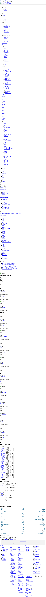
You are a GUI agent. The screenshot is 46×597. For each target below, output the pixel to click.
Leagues (3, 15)
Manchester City (6, 50)
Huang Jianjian (4, 414)
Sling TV (27, 547)
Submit (10, 537)
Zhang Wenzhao (2, 489)
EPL (2, 175)
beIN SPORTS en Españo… (8, 134)
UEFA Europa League (5, 207)
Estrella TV (5, 151)
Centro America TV (5, 243)
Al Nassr (5, 64)
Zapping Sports (6, 164)
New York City (13, 563)
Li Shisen (3, 320)
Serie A (3, 177)
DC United (12, 566)
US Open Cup (6, 19)
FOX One (5, 153)
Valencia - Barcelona (38, 567)
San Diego (12, 580)
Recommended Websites (28, 584)
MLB (27, 590)
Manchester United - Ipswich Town (36, 556)
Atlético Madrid (6, 55)
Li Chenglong (4, 352)
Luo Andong (2, 456)
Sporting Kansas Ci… (8, 93)
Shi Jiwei (1, 458)
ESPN (5, 125)
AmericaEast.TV (4, 239)
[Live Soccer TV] (3, 0)
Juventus (5, 56)
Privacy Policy (6, 539)
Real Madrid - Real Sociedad (36, 547)
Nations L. (3, 171)
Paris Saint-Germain (7, 62)
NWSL (5, 20)
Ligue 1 (5, 30)
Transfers (1, 281)
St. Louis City (13, 576)
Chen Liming (2, 381)
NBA (27, 589)
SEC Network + (6, 161)
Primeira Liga (6, 31)
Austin (12, 583)
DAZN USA (6, 137)
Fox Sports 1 (6, 130)
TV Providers (26, 545)
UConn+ (3, 256)
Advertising (28, 578)
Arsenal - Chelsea (37, 568)
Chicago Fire (6, 70)
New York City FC (7, 73)
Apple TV (3, 226)
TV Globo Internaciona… (7, 140)
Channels (3, 96)
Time (5, 185)
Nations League (6, 25)
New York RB (13, 564)
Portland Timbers (7, 88)
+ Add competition (4, 199)
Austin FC (6, 92)
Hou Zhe (3, 437)
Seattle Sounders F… (8, 91)
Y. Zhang (1, 467)
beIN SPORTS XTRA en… (20, 575)
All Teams (3, 94)
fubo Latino (3, 247)
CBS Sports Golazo (7, 149)
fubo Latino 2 (6, 154)
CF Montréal (7, 79)
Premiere (5, 159)
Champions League (5, 549)
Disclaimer (27, 580)
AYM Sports (6, 146)
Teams (3, 44)
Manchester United (6, 51)
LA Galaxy (6, 90)
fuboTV (5, 135)
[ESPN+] (20, 213)
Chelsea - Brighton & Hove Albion (37, 553)
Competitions (2, 197)
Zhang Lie (3, 307)
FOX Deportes (6, 141)
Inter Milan (5, 57)
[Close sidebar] (0, 272)
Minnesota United (13, 579)
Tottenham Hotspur (6, 52)
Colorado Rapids (7, 86)
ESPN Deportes (6, 129)
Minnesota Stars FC (8, 89)
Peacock (5, 144)
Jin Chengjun (3, 358)
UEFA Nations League (5, 208)
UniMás (5, 143)
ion (4, 155)
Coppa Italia (5, 33)
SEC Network (6, 160)
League (2, 185)
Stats (1, 280)
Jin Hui (2, 421)
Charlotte (12, 561)
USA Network (4, 230)
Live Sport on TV (28, 588)
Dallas (12, 575)
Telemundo (5, 139)
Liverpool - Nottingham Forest (36, 552)
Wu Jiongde (3, 291)
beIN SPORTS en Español (6, 228)
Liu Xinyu (1, 475)
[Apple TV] (9, 213)
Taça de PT (3, 180)
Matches (3, 5)
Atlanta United (13, 567)
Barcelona (11, 551)
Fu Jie (3, 408)
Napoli (5, 58)
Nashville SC (6, 68)
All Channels (4, 166)
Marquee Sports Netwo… (20, 584)
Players (1, 279)
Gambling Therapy (39, 574)
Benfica (5, 59)
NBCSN (5, 138)
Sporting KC (13, 584)
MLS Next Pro (6, 157)
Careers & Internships (29, 581)
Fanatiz (5, 123)
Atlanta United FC (7, 77)
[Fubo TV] (2, 213)
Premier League (6, 27)
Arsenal (5, 48)
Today (5, 9)
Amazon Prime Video (21, 570)
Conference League (7, 26)
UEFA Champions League (6, 204)
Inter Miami (12, 559)
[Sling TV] (5, 213)
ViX (4, 163)
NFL (29, 589)
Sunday (5, 11)
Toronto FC (6, 76)
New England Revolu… (8, 71)
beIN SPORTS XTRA (7, 147)
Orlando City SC (7, 75)
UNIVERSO (20, 566)
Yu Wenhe (1, 469)
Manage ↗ (4, 189)
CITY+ (5, 150)
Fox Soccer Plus (4, 222)
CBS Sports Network (7, 127)
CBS (4, 124)
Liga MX (5, 38)
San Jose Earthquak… (8, 84)
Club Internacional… (8, 69)
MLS (3, 547)
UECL (3, 172)
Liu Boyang (3, 347)
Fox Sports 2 (6, 132)
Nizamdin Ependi (4, 336)
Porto (4, 60)
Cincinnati (12, 562)
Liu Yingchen (2, 403)
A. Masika (1, 493)
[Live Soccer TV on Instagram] (29, 596)
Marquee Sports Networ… (8, 156)
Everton (5, 53)
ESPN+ (5, 131)
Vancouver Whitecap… (8, 81)
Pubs (27, 582)
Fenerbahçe (5, 63)
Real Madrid (6, 54)
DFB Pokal (3, 181)
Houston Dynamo (7, 82)
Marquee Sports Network (5, 250)
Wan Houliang (3, 314)
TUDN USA (6, 136)
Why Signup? (14, 537)
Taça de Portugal (6, 32)
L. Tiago (1, 495)
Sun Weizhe (3, 376)
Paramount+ (5, 133)
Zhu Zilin (3, 296)
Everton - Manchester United (35, 566)
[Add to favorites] (1, 278)
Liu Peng (1, 450)
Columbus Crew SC (8, 80)
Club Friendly (6, 41)
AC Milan (11, 553)
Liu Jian (1, 463)
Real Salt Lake (7, 87)
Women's (3, 168)
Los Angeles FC (7, 83)
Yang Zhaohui (4, 325)
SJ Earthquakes (13, 574)
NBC (4, 126)
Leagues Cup (6, 37)
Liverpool (5, 49)
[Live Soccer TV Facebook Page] (37, 570)
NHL (31, 589)
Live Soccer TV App (29, 577)
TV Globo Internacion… (20, 565)
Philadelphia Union (7, 78)
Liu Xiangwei (4, 392)
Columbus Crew (13, 570)
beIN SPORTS (4, 217)
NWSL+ (3, 252)
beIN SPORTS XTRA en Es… (6, 242)
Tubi (4, 162)
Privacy (27, 579)
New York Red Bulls (7, 74)
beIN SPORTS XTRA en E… (8, 148)
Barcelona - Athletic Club (36, 548)
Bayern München (6, 61)
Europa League (6, 24)
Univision (5, 142)
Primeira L (3, 179)
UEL (3, 170)
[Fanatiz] (17, 213)
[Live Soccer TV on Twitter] (37, 572)
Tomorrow (5, 10)
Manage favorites (3, 187)
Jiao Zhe (3, 363)
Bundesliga (5, 29)
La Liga (3, 176)
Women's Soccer (28, 576)
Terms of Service (11, 539)
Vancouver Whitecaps (12, 572)
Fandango (5, 152)
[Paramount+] (13, 213)
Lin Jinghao (3, 432)
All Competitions (4, 43)
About (1, 282)
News (3, 167)
